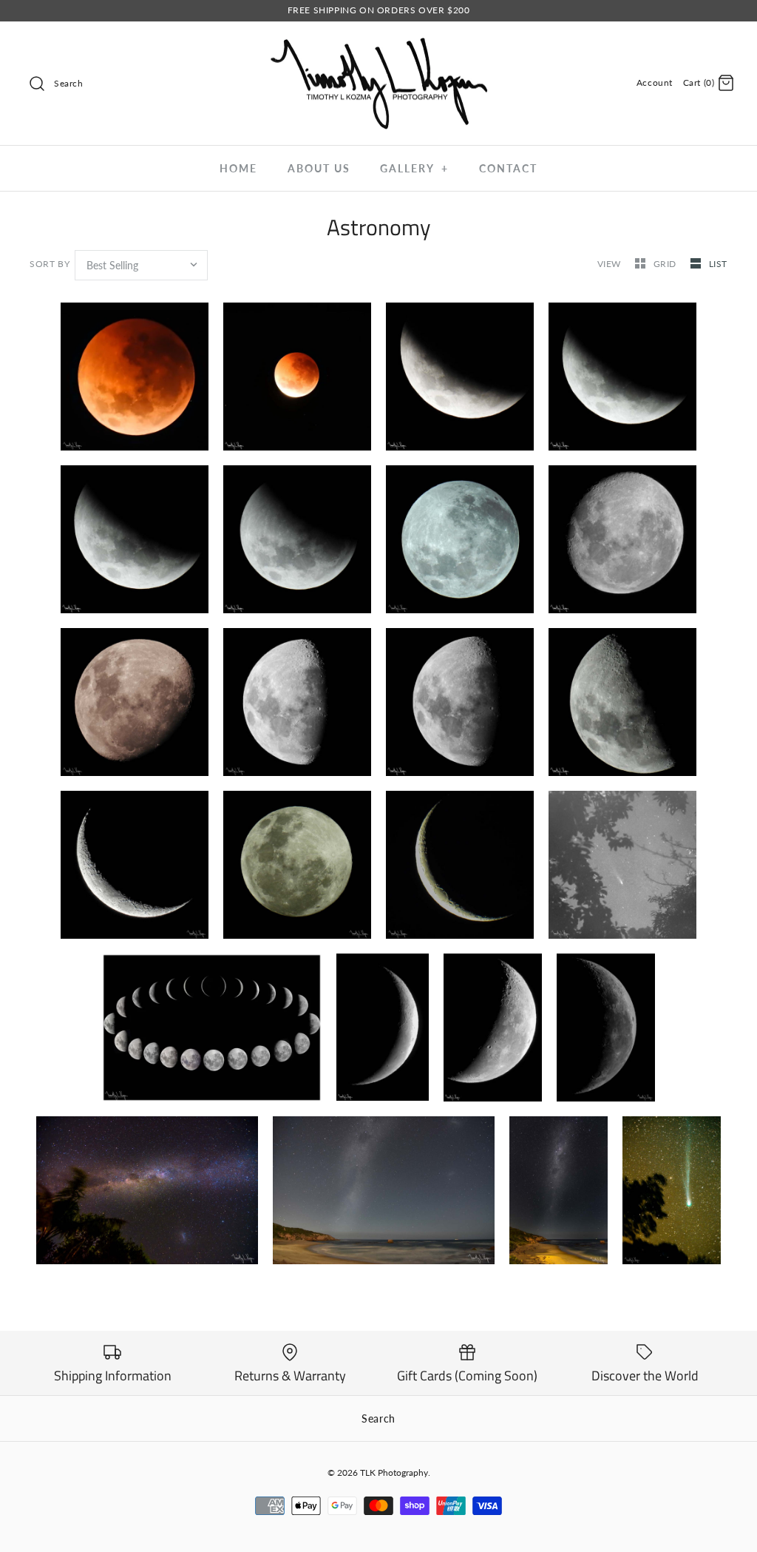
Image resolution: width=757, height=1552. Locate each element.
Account (655, 82)
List (718, 263)
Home (238, 168)
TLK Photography (394, 1472)
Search (378, 1418)
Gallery (414, 168)
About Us (319, 168)
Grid (666, 263)
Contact (508, 168)
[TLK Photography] (378, 45)
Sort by (49, 263)
